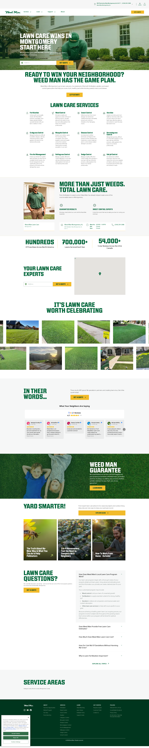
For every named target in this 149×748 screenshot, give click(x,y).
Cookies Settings (15, 741)
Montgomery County (45, 688)
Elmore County (35, 688)
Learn (78, 705)
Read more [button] (30, 436)
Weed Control (63, 710)
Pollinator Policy (81, 712)
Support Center (80, 715)
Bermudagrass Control (65, 725)
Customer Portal (97, 710)
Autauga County (27, 688)
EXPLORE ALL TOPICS (99, 664)
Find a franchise (47, 715)
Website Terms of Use (115, 707)
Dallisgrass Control (64, 730)
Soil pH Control (64, 735)
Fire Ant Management (65, 727)
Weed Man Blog (81, 707)
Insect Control (63, 712)
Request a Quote (97, 707)
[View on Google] (28, 423)
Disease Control (64, 722)
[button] (25, 429)
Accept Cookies (16, 733)
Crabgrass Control (64, 717)
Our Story (45, 712)
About (45, 705)
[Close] (28, 717)
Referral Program (47, 710)
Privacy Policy (113, 712)
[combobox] (38, 63)
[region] (15, 731)
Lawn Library (80, 710)
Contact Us (96, 712)
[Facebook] (31, 710)
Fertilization (63, 707)
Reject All (15, 737)
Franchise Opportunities (49, 707)
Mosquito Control (64, 720)
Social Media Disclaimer (116, 710)
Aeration (62, 715)
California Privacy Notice (10, 728)
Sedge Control (63, 732)
